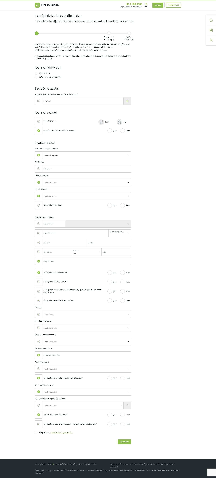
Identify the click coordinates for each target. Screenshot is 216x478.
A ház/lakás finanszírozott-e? (55, 414)
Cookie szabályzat (141, 464)
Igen (115, 130)
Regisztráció (173, 5)
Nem (128, 130)
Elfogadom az (55, 432)
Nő (125, 122)
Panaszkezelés (116, 464)
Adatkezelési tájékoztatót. (61, 432)
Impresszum (169, 464)
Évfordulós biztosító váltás (50, 77)
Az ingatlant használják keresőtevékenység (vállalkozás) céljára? (70, 424)
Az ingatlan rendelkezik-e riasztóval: (59, 300)
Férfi (107, 122)
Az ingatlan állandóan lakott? (56, 272)
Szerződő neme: (50, 121)
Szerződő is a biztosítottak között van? (59, 130)
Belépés (158, 5)
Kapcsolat (114, 466)
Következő (124, 442)
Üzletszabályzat (156, 464)
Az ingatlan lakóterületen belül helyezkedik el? (63, 378)
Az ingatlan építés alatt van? (55, 281)
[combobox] (86, 155)
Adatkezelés (128, 464)
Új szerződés (44, 73)
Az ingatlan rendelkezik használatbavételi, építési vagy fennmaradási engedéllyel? (73, 291)
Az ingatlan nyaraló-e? (53, 205)
